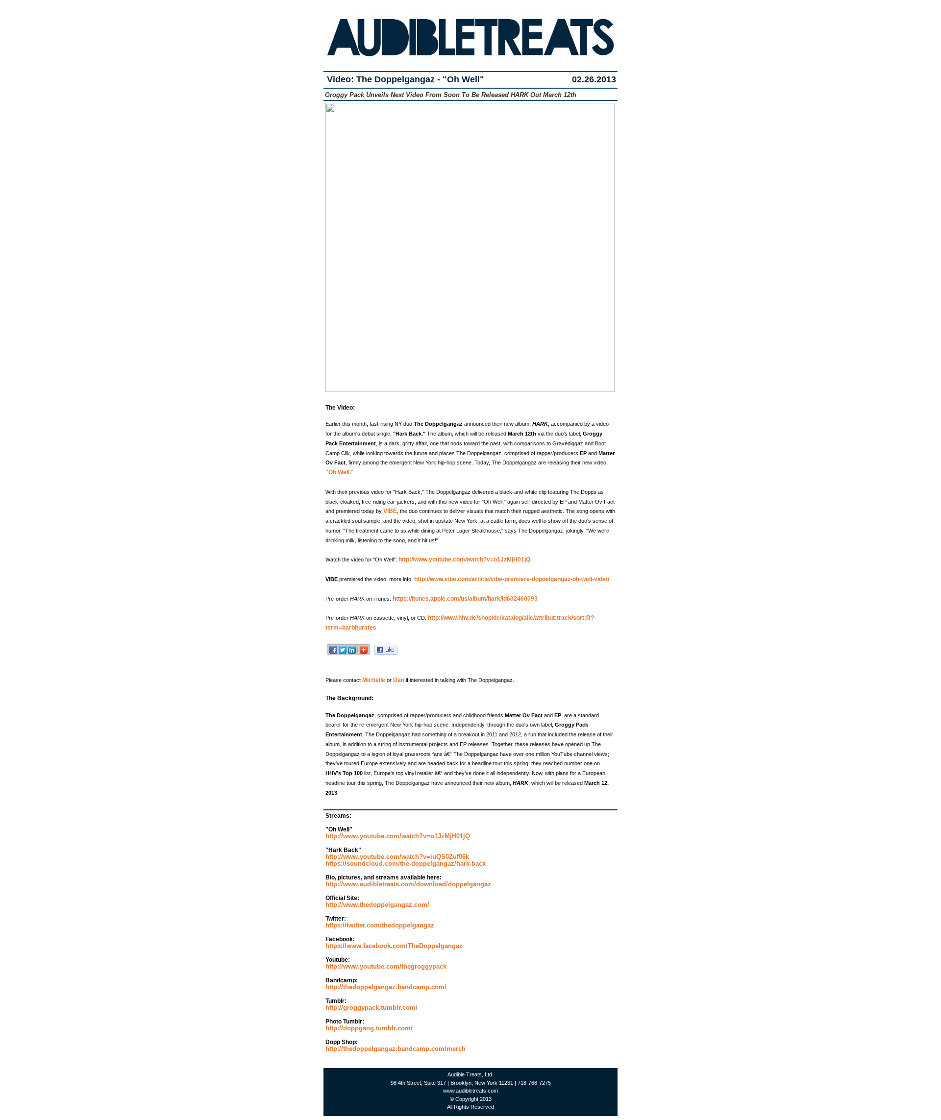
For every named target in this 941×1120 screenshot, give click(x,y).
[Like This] (385, 652)
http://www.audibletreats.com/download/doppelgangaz (408, 884)
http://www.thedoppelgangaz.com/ (377, 904)
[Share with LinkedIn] (352, 654)
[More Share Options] (363, 654)
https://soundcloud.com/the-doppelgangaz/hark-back (405, 863)
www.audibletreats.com (470, 1091)
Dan (398, 680)
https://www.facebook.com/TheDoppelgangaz (394, 946)
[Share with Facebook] (333, 654)
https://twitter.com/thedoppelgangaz (379, 925)
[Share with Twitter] (342, 654)
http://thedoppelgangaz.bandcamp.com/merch (395, 1048)
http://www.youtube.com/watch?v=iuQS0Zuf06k (397, 856)
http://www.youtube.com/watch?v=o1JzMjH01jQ (463, 559)
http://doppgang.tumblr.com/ (369, 1028)
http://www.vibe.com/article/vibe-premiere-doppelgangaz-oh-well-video (511, 579)
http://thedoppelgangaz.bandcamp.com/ (385, 987)
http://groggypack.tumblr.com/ (371, 1007)
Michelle (373, 680)
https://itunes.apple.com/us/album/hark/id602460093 (464, 598)
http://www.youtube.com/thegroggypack (385, 966)
